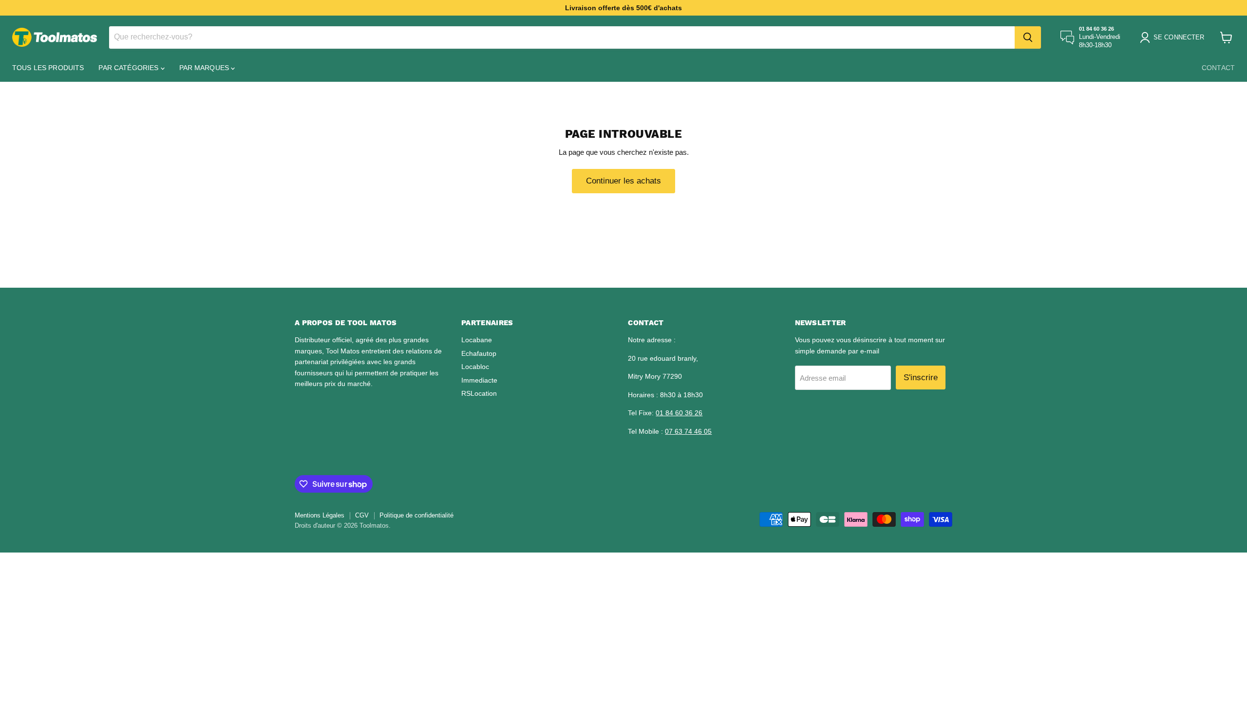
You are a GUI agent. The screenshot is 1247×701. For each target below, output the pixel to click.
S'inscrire (921, 377)
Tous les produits (48, 68)
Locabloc (475, 366)
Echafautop (478, 353)
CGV (362, 515)
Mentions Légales (319, 515)
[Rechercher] (1028, 37)
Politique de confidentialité (416, 515)
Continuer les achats (623, 180)
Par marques (205, 68)
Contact (1218, 68)
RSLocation (479, 393)
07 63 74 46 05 (688, 431)
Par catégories (129, 68)
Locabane (476, 340)
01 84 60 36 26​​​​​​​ (679, 413)
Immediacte (479, 380)
